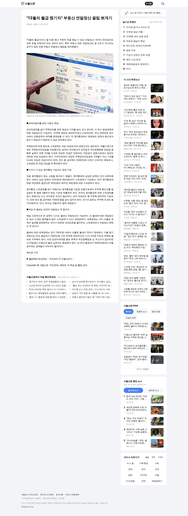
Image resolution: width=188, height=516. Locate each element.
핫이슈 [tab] (128, 311)
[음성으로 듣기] (95, 31)
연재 (144, 481)
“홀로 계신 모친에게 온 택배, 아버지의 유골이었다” (92, 285)
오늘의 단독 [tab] (131, 318)
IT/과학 (143, 475)
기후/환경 (143, 463)
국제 (157, 469)
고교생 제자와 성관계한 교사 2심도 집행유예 (49, 285)
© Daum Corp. (27, 507)
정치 (144, 469)
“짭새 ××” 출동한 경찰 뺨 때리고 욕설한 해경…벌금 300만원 (49, 297)
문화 (130, 475)
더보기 (143, 369)
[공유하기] (157, 3)
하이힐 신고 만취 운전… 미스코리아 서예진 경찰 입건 (92, 289)
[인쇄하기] (110, 31)
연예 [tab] (153, 457)
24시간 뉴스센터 (47, 494)
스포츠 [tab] (160, 457)
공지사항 (59, 494)
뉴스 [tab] (147, 457)
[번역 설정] (100, 31)
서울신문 (30, 3)
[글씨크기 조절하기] (105, 31)
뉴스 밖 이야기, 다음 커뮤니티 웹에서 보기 (148, 13)
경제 (130, 469)
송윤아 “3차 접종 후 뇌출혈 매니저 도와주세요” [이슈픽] (92, 293)
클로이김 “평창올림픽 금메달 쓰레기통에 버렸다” (49, 293)
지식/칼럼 (130, 481)
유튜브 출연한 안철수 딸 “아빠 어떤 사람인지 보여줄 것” (92, 297)
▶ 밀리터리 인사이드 (36, 259)
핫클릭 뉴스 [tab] (142, 311)
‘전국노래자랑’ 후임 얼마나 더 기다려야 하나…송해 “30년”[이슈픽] (49, 289)
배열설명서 (157, 481)
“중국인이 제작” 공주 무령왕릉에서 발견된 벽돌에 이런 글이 (49, 281)
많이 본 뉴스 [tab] (133, 390)
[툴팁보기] (164, 22)
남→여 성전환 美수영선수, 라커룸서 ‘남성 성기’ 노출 (92, 281)
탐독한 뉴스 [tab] (154, 390)
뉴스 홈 (130, 463)
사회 (157, 463)
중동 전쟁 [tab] (156, 311)
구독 (150, 3)
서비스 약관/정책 (72, 494)
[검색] (164, 3)
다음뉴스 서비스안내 (29, 494)
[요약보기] (90, 31)
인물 (157, 475)
